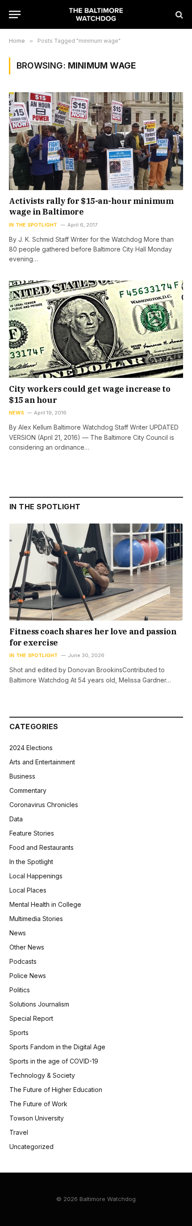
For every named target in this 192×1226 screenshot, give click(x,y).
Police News (27, 975)
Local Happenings (36, 876)
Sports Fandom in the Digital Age (57, 1047)
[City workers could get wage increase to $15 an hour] (96, 329)
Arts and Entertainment (42, 762)
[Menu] (15, 14)
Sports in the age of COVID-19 (53, 1061)
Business (22, 776)
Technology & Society (42, 1075)
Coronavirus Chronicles (43, 804)
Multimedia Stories (36, 918)
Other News (26, 947)
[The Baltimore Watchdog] (96, 14)
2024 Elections (31, 747)
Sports (19, 1032)
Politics (19, 990)
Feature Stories (31, 833)
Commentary (27, 790)
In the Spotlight (31, 861)
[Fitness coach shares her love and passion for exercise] (96, 572)
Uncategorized (31, 1146)
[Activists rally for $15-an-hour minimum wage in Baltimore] (96, 141)
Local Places (27, 890)
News (17, 933)
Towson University (36, 1118)
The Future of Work (38, 1104)
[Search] (178, 14)
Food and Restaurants (41, 847)
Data (16, 819)
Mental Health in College (45, 904)
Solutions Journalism (39, 1004)
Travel (18, 1132)
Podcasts (23, 961)
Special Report (31, 1018)
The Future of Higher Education (55, 1089)
